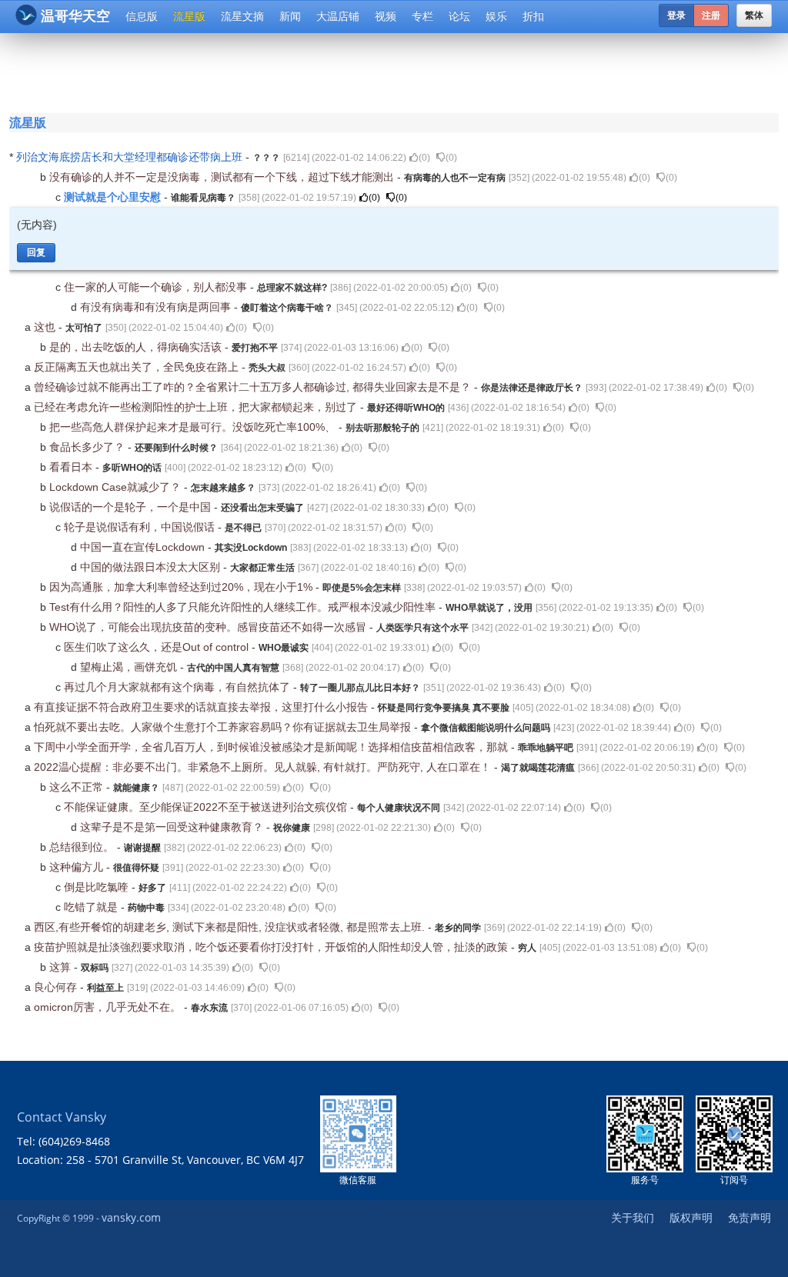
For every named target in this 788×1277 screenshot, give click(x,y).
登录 (676, 15)
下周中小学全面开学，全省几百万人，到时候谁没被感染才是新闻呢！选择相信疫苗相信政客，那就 (272, 747)
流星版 (189, 16)
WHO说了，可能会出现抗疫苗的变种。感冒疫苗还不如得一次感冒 (209, 627)
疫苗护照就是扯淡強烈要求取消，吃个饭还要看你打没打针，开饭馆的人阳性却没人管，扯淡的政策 (272, 947)
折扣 (533, 16)
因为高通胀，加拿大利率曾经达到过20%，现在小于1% (182, 587)
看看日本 (72, 467)
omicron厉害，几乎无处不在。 (109, 1007)
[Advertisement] (397, 70)
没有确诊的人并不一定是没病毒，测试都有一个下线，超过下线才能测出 (223, 177)
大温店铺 (337, 16)
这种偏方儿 (77, 867)
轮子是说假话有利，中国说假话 (141, 527)
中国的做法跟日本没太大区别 (151, 567)
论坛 (459, 16)
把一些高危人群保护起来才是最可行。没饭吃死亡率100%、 (194, 427)
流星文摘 (242, 16)
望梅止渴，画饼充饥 (130, 667)
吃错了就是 (92, 907)
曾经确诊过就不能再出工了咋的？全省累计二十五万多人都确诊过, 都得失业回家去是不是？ (254, 387)
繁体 (754, 15)
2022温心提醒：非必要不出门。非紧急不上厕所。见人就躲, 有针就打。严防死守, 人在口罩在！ (264, 767)
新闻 (290, 16)
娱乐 (496, 16)
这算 (61, 967)
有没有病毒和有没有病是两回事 (157, 307)
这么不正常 (77, 787)
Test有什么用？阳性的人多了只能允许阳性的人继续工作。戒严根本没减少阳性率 (244, 607)
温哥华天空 (75, 16)
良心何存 (57, 987)
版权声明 (691, 1217)
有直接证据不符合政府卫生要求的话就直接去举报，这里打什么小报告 (202, 707)
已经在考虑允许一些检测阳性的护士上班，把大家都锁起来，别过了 (197, 407)
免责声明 (749, 1217)
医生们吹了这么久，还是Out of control (158, 647)
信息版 (141, 16)
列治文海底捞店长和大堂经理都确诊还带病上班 (130, 157)
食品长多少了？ (88, 447)
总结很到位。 (83, 847)
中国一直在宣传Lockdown (144, 547)
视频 (385, 16)
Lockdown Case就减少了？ (116, 487)
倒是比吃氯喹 (98, 887)
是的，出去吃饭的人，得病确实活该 (137, 347)
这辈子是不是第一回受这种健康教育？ (173, 827)
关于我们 (632, 1217)
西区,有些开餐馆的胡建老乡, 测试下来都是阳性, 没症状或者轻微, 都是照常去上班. (231, 927)
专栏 (422, 16)
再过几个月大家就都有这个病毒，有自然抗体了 (178, 687)
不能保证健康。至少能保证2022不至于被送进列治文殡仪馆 (207, 807)
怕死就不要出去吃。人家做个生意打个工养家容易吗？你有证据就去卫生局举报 (224, 727)
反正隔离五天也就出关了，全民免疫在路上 (138, 367)
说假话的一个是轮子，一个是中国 (131, 507)
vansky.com (131, 1217)
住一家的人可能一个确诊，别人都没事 (157, 287)
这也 (46, 327)
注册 (711, 15)
